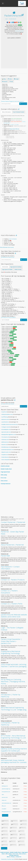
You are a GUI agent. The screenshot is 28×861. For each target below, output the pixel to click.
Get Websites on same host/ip (7, 257)
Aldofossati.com (5, 442)
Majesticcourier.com (6, 452)
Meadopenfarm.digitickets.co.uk (9, 434)
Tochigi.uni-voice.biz (6, 427)
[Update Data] (18, 109)
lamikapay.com (5, 786)
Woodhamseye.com (6, 447)
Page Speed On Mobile (7, 269)
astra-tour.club (5, 797)
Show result (23, 103)
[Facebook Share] (7, 22)
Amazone (5, 81)
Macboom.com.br (5, 419)
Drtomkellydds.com (6, 429)
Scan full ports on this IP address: (8, 317)
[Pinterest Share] (15, 22)
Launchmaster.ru (5, 422)
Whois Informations (6, 112)
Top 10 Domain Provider (18, 112)
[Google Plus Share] (9, 22)
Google (17, 79)
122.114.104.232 (13, 239)
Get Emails (23, 406)
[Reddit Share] (19, 22)
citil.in (3, 794)
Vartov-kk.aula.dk (5, 459)
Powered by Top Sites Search (7, 859)
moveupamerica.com (6, 791)
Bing (4, 79)
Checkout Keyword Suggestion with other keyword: (12, 101)
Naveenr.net (4, 444)
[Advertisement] (14, 51)
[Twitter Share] (11, 22)
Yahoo (10, 79)
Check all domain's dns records (7, 247)
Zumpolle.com (5, 454)
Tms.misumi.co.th (5, 437)
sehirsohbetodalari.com (6, 803)
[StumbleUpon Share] (17, 22)
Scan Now (24, 259)
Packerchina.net (12, 19)
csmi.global (4, 808)
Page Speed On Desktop (15, 266)
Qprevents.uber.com (6, 432)
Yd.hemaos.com (5, 439)
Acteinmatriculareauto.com (7, 449)
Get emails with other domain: (7, 403)
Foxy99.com (4, 412)
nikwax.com (4, 800)
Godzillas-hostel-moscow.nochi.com (10, 424)
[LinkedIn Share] (13, 22)
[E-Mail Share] (20, 22)
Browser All (5, 815)
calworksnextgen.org (6, 788)
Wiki (12, 81)
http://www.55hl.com (14, 129)
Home (6, 19)
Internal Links (5, 266)
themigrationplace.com (6, 811)
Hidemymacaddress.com (7, 414)
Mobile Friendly (18, 269)
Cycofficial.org (5, 417)
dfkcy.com (4, 805)
